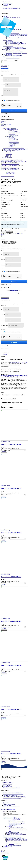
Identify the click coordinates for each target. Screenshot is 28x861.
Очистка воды (6, 785)
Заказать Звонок (4, 68)
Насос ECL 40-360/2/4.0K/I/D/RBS (11, 444)
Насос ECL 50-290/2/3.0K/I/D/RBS (11, 621)
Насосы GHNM (12, 145)
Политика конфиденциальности (11, 806)
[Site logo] (6, 124)
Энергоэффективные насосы (15, 31)
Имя (2, 79)
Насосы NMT (12, 130)
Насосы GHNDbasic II (13, 139)
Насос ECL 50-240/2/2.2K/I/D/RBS (11, 577)
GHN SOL (11, 146)
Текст (2, 95)
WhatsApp (5, 856)
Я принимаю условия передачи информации (12, 100)
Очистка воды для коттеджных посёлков (14, 51)
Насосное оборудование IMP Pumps (13, 160)
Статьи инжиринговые (9, 804)
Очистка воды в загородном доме (13, 50)
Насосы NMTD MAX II (13, 135)
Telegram (5, 857)
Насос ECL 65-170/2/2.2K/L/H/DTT (9, 165)
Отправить (14, 281)
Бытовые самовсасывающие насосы (13, 38)
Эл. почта (3, 264)
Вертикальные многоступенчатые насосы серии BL (16, 34)
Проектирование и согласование (12, 58)
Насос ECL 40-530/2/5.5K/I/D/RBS (11, 488)
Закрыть (3, 234)
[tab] (15, 353)
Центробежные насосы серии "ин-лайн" (11, 161)
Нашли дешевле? (5, 298)
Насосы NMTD (12, 134)
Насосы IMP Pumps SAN (14, 143)
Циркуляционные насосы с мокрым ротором (15, 30)
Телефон (3, 84)
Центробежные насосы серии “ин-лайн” (14, 37)
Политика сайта (7, 805)
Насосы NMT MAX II (13, 131)
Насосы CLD (8, 155)
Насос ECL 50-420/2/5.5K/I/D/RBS (11, 665)
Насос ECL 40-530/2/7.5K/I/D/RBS (11, 532)
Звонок (5, 859)
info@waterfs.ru (4, 66)
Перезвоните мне (14, 110)
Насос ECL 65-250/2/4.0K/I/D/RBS (11, 753)
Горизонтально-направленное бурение (14, 833)
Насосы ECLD (9, 154)
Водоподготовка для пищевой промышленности (16, 43)
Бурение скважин (7, 786)
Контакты (5, 802)
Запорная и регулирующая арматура (12, 798)
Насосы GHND (12, 144)
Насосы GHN (11, 137)
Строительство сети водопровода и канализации (16, 48)
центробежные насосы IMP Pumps (18, 362)
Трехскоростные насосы (14, 33)
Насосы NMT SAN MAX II (14, 132)
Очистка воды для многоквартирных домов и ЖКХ (16, 53)
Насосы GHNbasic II (13, 138)
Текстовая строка (4, 325)
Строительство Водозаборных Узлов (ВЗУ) (15, 47)
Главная (3, 160)
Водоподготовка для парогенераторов (14, 42)
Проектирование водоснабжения (11, 787)
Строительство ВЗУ (8, 782)
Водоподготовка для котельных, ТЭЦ (16, 821)
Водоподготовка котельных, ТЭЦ (13, 44)
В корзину (3, 231)
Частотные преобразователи (10, 795)
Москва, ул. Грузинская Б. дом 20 (13, 17)
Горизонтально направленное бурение (14, 55)
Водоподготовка (9, 41)
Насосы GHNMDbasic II (14, 142)
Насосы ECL (8, 152)
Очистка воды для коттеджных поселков (17, 828)
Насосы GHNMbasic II (13, 140)
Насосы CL (8, 151)
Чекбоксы (3, 97)
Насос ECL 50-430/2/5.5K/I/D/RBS (11, 709)
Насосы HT (8, 156)
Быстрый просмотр (5, 441)
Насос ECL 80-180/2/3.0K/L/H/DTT (9, 169)
